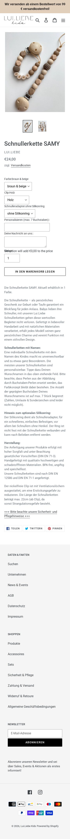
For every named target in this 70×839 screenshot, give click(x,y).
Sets (11, 664)
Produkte (14, 643)
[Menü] (63, 20)
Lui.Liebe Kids (28, 826)
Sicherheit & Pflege (20, 675)
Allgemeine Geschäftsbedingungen (32, 706)
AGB (11, 595)
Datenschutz (16, 606)
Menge (8, 250)
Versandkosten (21, 165)
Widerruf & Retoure (20, 696)
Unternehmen (17, 574)
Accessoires (16, 654)
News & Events (18, 585)
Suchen (13, 564)
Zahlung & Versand (21, 685)
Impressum (15, 616)
